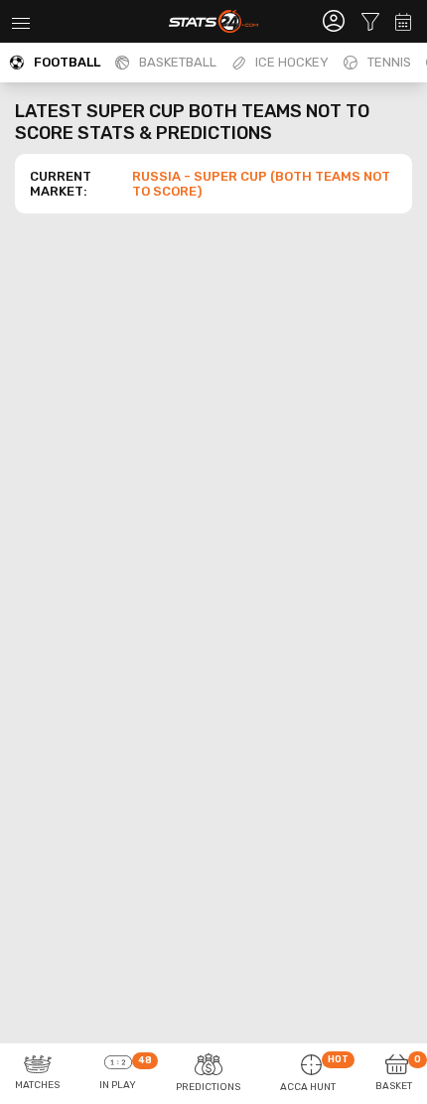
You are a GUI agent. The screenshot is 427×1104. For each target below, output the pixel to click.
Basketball (177, 62)
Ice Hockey (292, 62)
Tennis (389, 62)
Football (67, 62)
